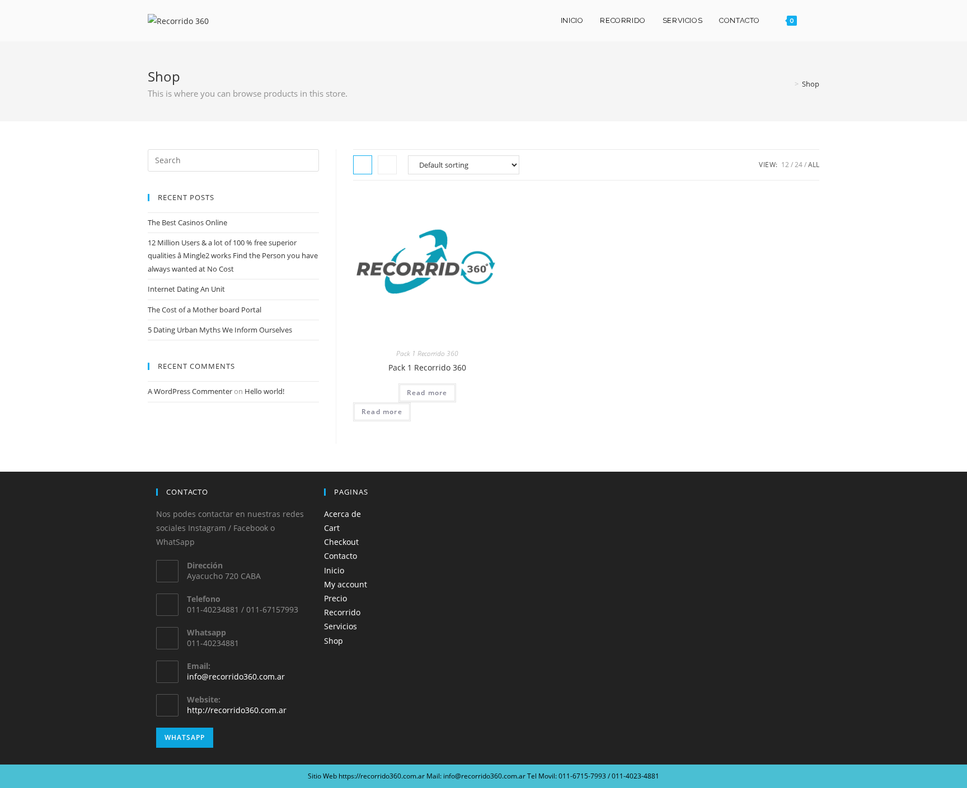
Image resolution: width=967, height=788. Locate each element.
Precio (335, 598)
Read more (427, 392)
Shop (333, 640)
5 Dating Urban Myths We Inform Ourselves (220, 330)
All (813, 164)
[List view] (387, 164)
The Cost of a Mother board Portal (204, 310)
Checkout (341, 542)
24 (798, 164)
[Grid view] (362, 164)
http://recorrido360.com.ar (237, 710)
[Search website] (816, 20)
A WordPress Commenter (190, 391)
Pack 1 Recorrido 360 (427, 353)
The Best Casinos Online (187, 222)
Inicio (334, 570)
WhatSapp (185, 737)
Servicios (340, 626)
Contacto (340, 555)
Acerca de (342, 514)
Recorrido (342, 612)
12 (785, 164)
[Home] (788, 84)
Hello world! (264, 391)
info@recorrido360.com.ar (236, 676)
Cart (332, 528)
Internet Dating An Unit (186, 289)
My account (345, 584)
